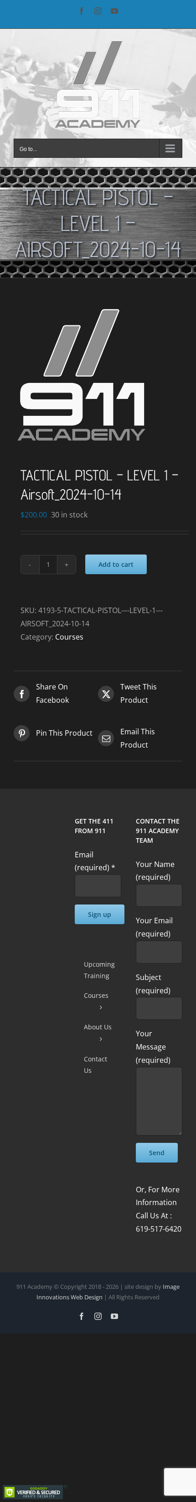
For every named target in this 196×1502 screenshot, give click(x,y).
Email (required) (95, 861)
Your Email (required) (154, 927)
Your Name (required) (155, 871)
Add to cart (116, 564)
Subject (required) (153, 984)
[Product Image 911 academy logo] (98, 374)
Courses (69, 637)
